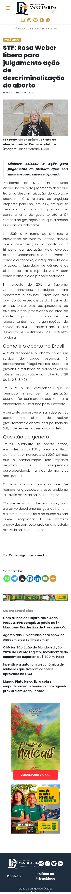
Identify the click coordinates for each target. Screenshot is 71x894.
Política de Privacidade (45, 876)
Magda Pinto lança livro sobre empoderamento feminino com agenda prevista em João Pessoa (35, 686)
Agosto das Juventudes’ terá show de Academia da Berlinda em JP (33, 637)
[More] (53, 578)
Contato (14, 876)
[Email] (45, 578)
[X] (22, 578)
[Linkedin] (37, 578)
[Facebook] (29, 578)
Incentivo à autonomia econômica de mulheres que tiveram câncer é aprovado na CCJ (33, 669)
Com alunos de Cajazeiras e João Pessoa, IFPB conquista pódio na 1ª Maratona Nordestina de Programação (34, 623)
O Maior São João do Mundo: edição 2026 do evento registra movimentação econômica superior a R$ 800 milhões (35, 652)
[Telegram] (14, 578)
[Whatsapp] (6, 578)
